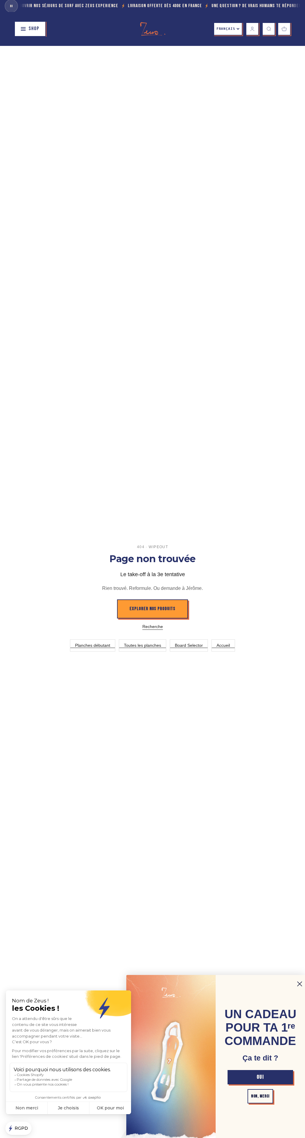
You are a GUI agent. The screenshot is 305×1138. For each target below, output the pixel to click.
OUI (260, 1077)
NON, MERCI (260, 1096)
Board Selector (189, 645)
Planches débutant (92, 645)
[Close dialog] (299, 984)
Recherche (152, 626)
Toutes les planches (142, 645)
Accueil (223, 645)
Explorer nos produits (152, 609)
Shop (34, 29)
